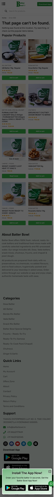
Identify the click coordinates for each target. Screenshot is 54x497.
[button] (50, 471)
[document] (27, 248)
